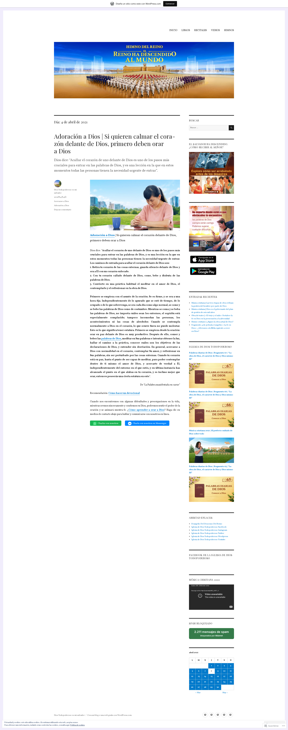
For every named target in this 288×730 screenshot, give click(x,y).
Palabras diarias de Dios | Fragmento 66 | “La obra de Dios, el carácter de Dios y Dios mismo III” (211, 394)
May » (225, 692)
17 (224, 676)
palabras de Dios (111, 338)
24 (224, 682)
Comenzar (170, 4)
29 (211, 687)
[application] (211, 597)
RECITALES (200, 30)
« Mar (198, 692)
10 (224, 671)
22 (211, 682)
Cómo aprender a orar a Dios (146, 410)
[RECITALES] (217, 714)
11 (231, 671)
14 (205, 676)
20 (199, 682)
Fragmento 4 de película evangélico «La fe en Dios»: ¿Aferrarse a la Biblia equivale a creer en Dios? (211, 328)
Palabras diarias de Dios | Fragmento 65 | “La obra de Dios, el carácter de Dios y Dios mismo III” (211, 469)
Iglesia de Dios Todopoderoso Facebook (208, 527)
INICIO (173, 30)
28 (205, 687)
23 (218, 682)
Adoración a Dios (61, 205)
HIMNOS (229, 30)
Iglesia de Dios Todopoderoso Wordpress (209, 536)
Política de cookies (77, 725)
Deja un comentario (62, 209)
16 (218, 676)
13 (199, 676)
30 (218, 687)
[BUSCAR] (231, 127)
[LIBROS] (211, 714)
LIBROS (186, 30)
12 (192, 676)
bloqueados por (212, 634)
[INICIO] (205, 714)
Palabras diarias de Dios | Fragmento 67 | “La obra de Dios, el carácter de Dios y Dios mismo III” (211, 356)
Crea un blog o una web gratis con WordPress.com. (109, 715)
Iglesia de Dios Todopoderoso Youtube (208, 539)
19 (192, 682)
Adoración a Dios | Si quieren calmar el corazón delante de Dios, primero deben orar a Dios (114, 143)
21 (205, 682)
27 (199, 687)
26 (192, 687)
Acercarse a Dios (61, 201)
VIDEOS (215, 30)
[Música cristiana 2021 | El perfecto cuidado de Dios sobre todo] (211, 451)
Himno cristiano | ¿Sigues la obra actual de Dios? (212, 322)
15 (211, 676)
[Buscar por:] (209, 127)
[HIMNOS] (230, 714)
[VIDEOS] (224, 714)
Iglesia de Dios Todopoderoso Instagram (209, 530)
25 (231, 682)
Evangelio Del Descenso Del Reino (206, 524)
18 (231, 676)
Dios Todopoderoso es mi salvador (69, 715)
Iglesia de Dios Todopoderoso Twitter (207, 533)
